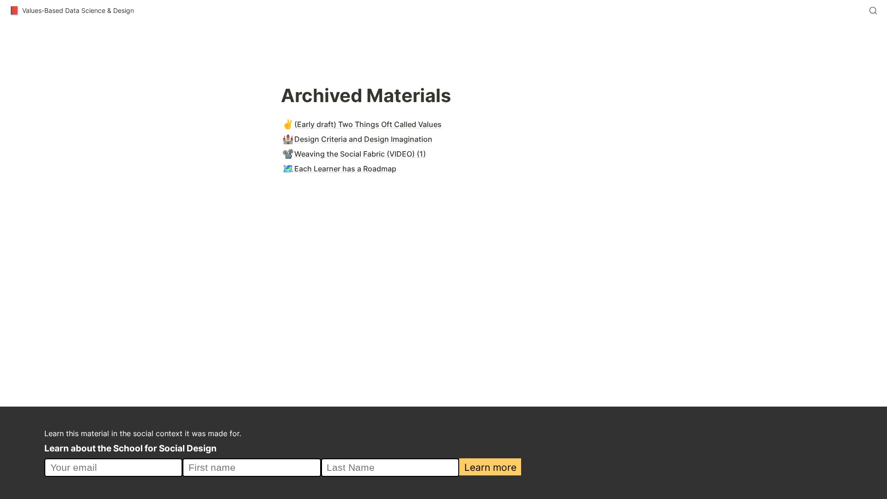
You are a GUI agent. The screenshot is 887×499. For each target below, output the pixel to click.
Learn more (490, 467)
